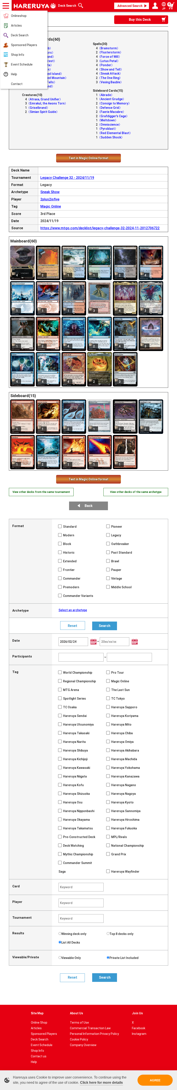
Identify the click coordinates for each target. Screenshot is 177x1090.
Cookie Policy (79, 1039)
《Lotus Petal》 (109, 61)
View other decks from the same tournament (41, 492)
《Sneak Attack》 (110, 73)
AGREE (155, 1080)
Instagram (139, 1034)
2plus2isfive (49, 199)
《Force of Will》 (110, 56)
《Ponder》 (106, 65)
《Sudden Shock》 (111, 137)
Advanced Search (129, 6)
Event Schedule (22, 64)
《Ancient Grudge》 (112, 99)
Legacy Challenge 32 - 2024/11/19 (67, 178)
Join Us (137, 1013)
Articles (16, 25)
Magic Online (50, 206)
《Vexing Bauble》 (110, 82)
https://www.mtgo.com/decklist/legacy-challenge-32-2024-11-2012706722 (100, 228)
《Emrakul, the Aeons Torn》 (47, 103)
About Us (76, 1013)
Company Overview (83, 1045)
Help (14, 74)
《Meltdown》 (108, 120)
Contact (16, 84)
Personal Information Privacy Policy (94, 1034)
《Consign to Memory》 (114, 103)
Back (89, 506)
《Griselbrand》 (38, 107)
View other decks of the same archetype (135, 492)
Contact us (38, 1056)
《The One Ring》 (110, 78)
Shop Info (17, 54)
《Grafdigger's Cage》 (113, 116)
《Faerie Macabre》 (112, 112)
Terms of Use (79, 1022)
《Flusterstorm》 (110, 52)
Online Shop (39, 1022)
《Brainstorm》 (109, 48)
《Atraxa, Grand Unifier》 (44, 99)
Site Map (37, 1013)
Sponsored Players (24, 45)
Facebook (138, 1028)
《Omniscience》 (110, 124)
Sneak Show (50, 192)
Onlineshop (19, 16)
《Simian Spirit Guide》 (43, 112)
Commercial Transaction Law (90, 1028)
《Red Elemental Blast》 (115, 133)
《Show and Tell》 (110, 69)
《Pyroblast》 (108, 128)
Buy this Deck (140, 20)
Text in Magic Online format (88, 158)
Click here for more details (101, 1082)
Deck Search (19, 35)
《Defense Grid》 (110, 107)
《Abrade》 (106, 95)
